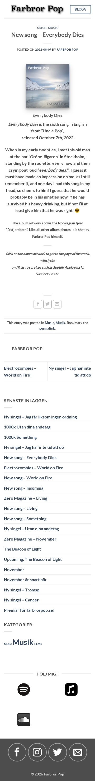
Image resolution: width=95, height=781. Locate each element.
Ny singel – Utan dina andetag (31, 528)
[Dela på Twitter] (47, 304)
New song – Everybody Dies (30, 457)
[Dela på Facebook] (38, 304)
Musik (53, 28)
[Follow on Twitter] (57, 752)
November (14, 569)
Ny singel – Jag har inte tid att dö (34, 447)
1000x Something (20, 437)
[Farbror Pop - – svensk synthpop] (37, 9)
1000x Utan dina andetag (27, 426)
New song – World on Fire (28, 477)
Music (42, 28)
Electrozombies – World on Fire (33, 467)
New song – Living (20, 508)
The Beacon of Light (22, 548)
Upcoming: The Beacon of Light (33, 559)
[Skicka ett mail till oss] (78, 752)
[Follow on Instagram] (37, 752)
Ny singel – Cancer (21, 599)
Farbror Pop (67, 49)
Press (38, 643)
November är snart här (25, 579)
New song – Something (25, 518)
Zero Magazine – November (30, 538)
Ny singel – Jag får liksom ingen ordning (40, 416)
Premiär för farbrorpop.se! (29, 610)
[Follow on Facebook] (17, 752)
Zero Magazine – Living (25, 497)
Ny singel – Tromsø (21, 589)
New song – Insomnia (23, 487)
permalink (47, 328)
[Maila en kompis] (57, 304)
